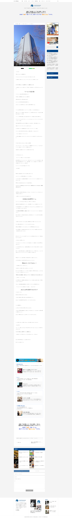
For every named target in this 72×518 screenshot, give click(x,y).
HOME (22, 1)
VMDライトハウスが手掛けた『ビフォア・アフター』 (30, 369)
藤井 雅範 (57, 65)
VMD (19, 64)
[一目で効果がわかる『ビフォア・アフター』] (52, 29)
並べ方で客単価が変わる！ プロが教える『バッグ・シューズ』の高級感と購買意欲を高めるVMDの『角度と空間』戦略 (52, 54)
